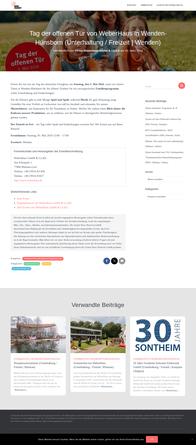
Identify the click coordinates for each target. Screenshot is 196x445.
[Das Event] (16, 5)
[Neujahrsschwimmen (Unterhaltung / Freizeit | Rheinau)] (38, 334)
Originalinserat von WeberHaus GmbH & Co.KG (44, 202)
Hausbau (46, 264)
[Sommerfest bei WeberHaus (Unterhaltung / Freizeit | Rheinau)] (98, 334)
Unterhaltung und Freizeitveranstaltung (43, 258)
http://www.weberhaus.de (28, 180)
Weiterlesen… (21, 390)
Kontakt (131, 5)
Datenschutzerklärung (170, 5)
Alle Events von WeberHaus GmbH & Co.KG (42, 207)
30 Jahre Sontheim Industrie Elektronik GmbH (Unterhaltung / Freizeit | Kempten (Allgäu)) (157, 367)
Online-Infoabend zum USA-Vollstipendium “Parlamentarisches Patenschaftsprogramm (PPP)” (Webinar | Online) (164, 157)
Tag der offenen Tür (21, 269)
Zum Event (23, 198)
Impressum (146, 5)
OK (152, 439)
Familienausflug (32, 264)
